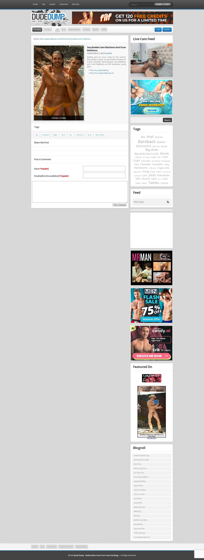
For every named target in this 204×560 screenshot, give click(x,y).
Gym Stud (137, 498)
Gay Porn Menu (140, 490)
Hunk (153, 171)
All (57, 29)
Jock (145, 175)
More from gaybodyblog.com (102, 73)
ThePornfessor (140, 533)
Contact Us (51, 547)
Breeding (146, 157)
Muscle (146, 178)
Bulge (55, 135)
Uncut (164, 183)
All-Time (47, 29)
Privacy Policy (81, 547)
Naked (154, 178)
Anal (150, 136)
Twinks (153, 182)
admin (109, 53)
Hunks (158, 172)
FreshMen (157, 164)
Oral (160, 179)
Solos (137, 183)
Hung (146, 171)
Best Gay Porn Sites (141, 460)
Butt (159, 157)
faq (43, 4)
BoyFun (138, 157)
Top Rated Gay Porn (142, 537)
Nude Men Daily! (151, 438)
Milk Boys (137, 511)
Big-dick (164, 146)
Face (70, 135)
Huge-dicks (137, 172)
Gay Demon (138, 485)
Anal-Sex (159, 137)
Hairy (166, 164)
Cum (136, 160)
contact (52, 4)
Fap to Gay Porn (140, 468)
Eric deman (156, 161)
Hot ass (152, 168)
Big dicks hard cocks (146, 153)
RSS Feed (138, 202)
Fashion (86, 29)
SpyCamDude (139, 528)
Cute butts (145, 161)
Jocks (90, 135)
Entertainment (74, 29)
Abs (37, 135)
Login (158, 29)
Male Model (99, 135)
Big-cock (156, 146)
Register (167, 29)
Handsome (80, 135)
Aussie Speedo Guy (141, 455)
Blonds (164, 153)
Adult (104, 29)
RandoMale (138, 524)
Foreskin (145, 164)
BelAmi (161, 142)
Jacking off (138, 176)
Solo (165, 178)
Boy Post (137, 464)
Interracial (166, 172)
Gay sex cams (139, 494)
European (166, 161)
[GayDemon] (151, 382)
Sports (95, 29)
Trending (37, 29)
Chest (63, 135)
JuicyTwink (138, 503)
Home (34, 547)
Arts (63, 29)
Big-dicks (151, 150)
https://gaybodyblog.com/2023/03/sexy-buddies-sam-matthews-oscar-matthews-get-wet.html (76, 39)
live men (75, 4)
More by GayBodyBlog (99, 70)
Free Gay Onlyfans (141, 477)
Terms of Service (66, 547)
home (35, 4)
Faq (42, 547)
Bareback (147, 141)
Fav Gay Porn (139, 472)
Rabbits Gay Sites (140, 520)
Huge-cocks (163, 167)
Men (138, 178)
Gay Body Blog (140, 481)
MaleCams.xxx (139, 507)
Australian (45, 135)
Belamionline (143, 146)
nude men (63, 4)
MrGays (137, 515)
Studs (144, 183)
